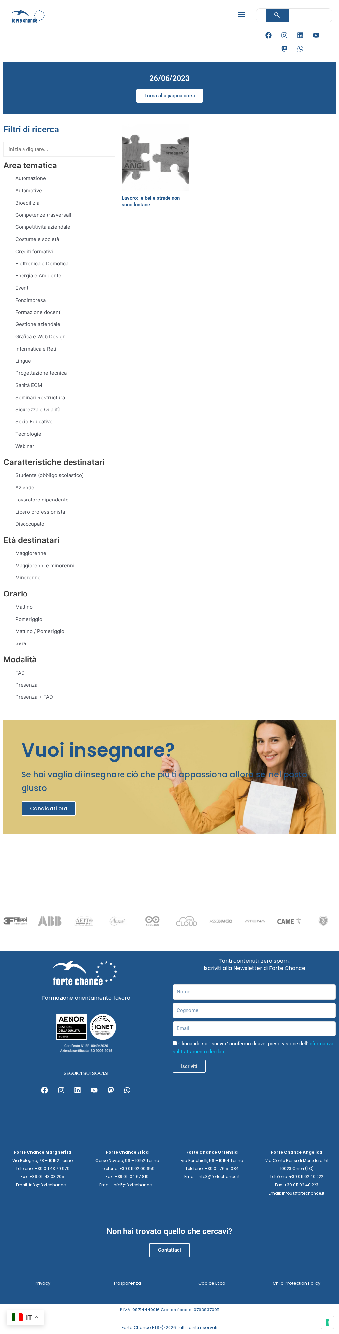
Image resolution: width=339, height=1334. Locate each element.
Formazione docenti (38, 312)
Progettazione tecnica (41, 373)
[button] (241, 14)
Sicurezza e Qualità (37, 409)
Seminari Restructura (40, 397)
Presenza (26, 685)
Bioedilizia (27, 203)
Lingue (23, 361)
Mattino (24, 607)
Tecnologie (28, 434)
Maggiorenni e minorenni (44, 565)
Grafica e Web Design (40, 336)
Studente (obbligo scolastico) (49, 475)
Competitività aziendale (42, 227)
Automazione (30, 178)
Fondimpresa (30, 300)
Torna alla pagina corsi (169, 96)
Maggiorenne (30, 553)
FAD (20, 673)
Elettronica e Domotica (41, 264)
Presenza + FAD (34, 697)
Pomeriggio (28, 619)
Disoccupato (29, 524)
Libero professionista (40, 512)
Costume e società (37, 239)
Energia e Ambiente (38, 275)
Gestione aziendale (37, 324)
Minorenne (28, 577)
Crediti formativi (34, 251)
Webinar (24, 446)
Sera (20, 643)
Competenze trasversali (43, 215)
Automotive (28, 190)
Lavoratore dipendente (42, 500)
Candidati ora (48, 808)
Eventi (22, 288)
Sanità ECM (28, 385)
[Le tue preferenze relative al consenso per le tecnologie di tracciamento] (327, 1322)
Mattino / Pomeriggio (39, 631)
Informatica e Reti (35, 349)
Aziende (24, 487)
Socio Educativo (34, 421)
